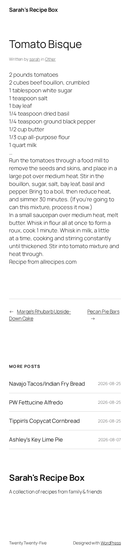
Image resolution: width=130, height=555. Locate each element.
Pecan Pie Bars (103, 311)
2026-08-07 (109, 439)
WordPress (111, 543)
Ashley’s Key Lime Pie (36, 439)
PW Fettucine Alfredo (36, 402)
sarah (34, 59)
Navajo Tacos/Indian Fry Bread (47, 384)
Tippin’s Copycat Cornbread (44, 421)
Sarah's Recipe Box (33, 10)
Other (50, 59)
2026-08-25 (109, 383)
